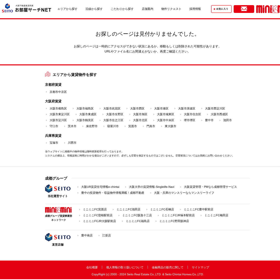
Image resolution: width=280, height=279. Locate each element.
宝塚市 (54, 142)
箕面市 (132, 126)
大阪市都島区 (58, 108)
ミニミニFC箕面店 (95, 209)
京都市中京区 (58, 91)
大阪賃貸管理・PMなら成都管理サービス (210, 186)
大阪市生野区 (114, 114)
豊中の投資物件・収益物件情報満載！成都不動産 (112, 192)
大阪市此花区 (112, 108)
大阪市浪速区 (186, 108)
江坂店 (106, 235)
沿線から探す (94, 8)
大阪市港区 (161, 108)
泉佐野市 (92, 126)
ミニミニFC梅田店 (216, 215)
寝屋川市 (113, 126)
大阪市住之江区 (113, 120)
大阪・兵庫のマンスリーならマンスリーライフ (184, 192)
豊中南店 (87, 235)
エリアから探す (67, 8)
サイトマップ (200, 267)
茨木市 (72, 126)
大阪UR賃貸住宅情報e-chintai (100, 186)
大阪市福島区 (85, 108)
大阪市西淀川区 (215, 108)
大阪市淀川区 (58, 120)
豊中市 (209, 120)
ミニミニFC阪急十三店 (137, 215)
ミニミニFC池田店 (128, 209)
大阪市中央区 (165, 120)
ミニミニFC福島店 (138, 221)
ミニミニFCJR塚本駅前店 (178, 215)
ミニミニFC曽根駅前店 (98, 215)
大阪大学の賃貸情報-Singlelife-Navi (151, 186)
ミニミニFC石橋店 (162, 209)
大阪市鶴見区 (85, 120)
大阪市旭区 (140, 114)
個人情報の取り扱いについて (124, 267)
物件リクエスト (171, 8)
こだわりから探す (122, 8)
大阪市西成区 (219, 114)
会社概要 (92, 267)
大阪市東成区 (88, 114)
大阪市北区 (140, 120)
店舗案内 (147, 8)
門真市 (151, 126)
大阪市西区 (137, 108)
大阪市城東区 (165, 114)
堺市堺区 (189, 120)
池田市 (227, 120)
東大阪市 (170, 126)
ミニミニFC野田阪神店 (174, 221)
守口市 (54, 126)
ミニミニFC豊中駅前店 (198, 209)
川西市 (72, 142)
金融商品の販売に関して (167, 267)
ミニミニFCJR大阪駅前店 (99, 221)
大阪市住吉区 (192, 114)
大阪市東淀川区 (60, 114)
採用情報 (195, 8)
